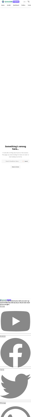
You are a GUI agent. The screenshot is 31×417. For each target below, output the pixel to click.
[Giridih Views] (11, 1)
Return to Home (15, 167)
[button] (21, 2)
